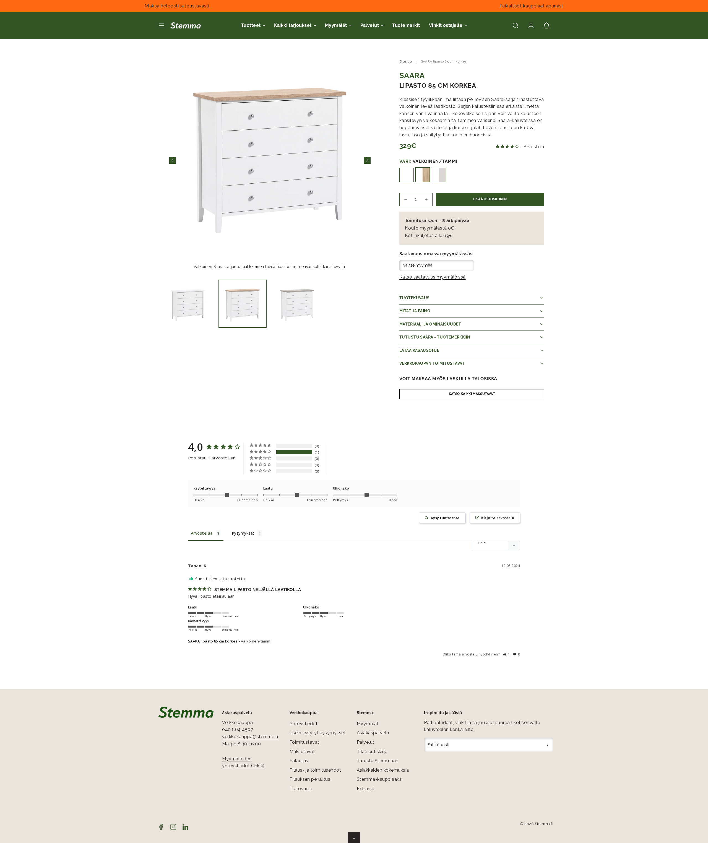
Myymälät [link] (336, 25)
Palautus (299, 760)
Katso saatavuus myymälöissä (432, 277)
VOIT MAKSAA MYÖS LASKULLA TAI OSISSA (448, 378)
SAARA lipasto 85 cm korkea (213, 641)
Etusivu (405, 61)
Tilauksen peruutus (310, 779)
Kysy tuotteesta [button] (445, 517)
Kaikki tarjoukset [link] (293, 25)
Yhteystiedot (304, 723)
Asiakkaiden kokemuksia (383, 770)
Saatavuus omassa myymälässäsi (436, 253)
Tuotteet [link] (251, 25)
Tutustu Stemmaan (378, 760)
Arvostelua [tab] (202, 533)
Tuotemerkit (406, 25)
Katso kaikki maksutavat (472, 394)
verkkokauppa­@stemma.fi (250, 736)
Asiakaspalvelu (373, 732)
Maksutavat (302, 751)
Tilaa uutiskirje (372, 751)
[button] (161, 25)
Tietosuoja (301, 788)
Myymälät (368, 723)
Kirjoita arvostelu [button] (497, 517)
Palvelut (365, 742)
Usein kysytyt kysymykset (318, 732)
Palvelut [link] (369, 25)
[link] (531, 25)
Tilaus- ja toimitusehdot (315, 770)
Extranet (366, 788)
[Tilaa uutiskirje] (547, 745)
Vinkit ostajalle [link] (446, 25)
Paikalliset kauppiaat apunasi (531, 6)
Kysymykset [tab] (243, 533)
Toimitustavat (304, 742)
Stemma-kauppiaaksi (380, 779)
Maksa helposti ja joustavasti (177, 6)
